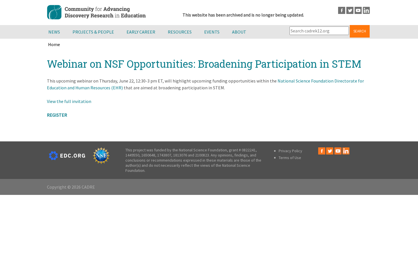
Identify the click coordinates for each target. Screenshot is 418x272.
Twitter (349, 10)
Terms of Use (290, 157)
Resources (180, 32)
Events (212, 32)
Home (54, 44)
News (54, 32)
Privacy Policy (290, 150)
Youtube (358, 10)
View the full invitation (69, 101)
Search (359, 31)
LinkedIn (366, 10)
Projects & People (93, 32)
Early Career (141, 32)
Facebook (341, 10)
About (239, 32)
